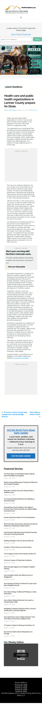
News (13, 34)
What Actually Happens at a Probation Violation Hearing (19, 568)
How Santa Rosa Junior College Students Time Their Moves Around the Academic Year (19, 618)
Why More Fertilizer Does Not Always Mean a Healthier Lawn (19, 491)
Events (19, 34)
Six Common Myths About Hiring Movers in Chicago (18, 632)
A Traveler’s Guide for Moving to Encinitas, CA (19, 625)
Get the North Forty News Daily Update (21, 431)
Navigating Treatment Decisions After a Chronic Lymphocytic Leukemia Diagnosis (20, 609)
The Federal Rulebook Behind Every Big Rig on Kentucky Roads (19, 500)
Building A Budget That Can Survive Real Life (19, 541)
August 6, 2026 (21, 691)
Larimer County (33, 110)
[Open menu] (21, 17)
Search (37, 39)
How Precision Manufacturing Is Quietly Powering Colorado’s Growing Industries (20, 533)
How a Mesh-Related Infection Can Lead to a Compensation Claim (19, 601)
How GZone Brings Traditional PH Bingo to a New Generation (20, 593)
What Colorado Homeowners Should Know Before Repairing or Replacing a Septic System (20, 525)
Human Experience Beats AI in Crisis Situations (19, 517)
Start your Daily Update (16, 267)
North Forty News (10, 110)
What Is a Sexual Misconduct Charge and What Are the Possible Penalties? (20, 483)
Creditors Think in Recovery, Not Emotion (18, 547)
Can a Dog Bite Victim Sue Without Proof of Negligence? (18, 576)
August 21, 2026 (21, 687)
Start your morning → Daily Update (16, 11)
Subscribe (27, 34)
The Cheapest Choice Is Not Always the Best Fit (20, 554)
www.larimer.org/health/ (21, 358)
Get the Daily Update (21, 456)
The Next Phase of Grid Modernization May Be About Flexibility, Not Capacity (19, 475)
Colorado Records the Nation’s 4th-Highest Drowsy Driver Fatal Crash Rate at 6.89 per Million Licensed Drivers (20, 509)
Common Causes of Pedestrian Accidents (18, 560)
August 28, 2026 (21, 685)
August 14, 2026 (21, 689)
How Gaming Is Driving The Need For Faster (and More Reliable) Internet (20, 584)
